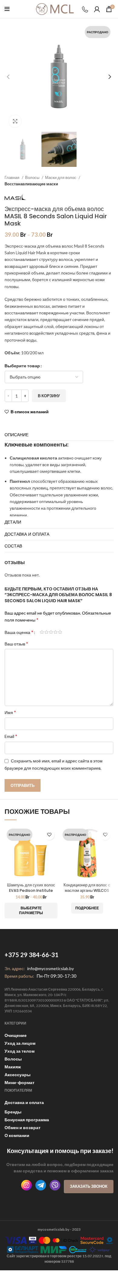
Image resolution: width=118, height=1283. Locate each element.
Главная (12, 177)
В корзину (49, 395)
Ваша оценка (19, 632)
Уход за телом (19, 1051)
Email (11, 736)
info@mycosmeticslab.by (50, 968)
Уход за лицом (20, 1043)
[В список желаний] (49, 835)
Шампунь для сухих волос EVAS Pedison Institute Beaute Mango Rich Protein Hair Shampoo (31, 893)
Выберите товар (22, 365)
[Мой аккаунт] (97, 9)
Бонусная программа (27, 1119)
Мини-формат (19, 1082)
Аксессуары (18, 1074)
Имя (10, 712)
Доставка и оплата (24, 1102)
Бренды (13, 1111)
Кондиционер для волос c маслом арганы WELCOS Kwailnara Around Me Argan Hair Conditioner (87, 893)
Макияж (13, 1066)
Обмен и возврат (23, 1127)
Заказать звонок (88, 1186)
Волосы (32, 177)
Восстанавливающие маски (31, 183)
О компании (17, 1135)
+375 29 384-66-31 (31, 954)
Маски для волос (61, 177)
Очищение (16, 1035)
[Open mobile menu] (7, 9)
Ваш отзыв (16, 643)
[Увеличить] (15, 121)
